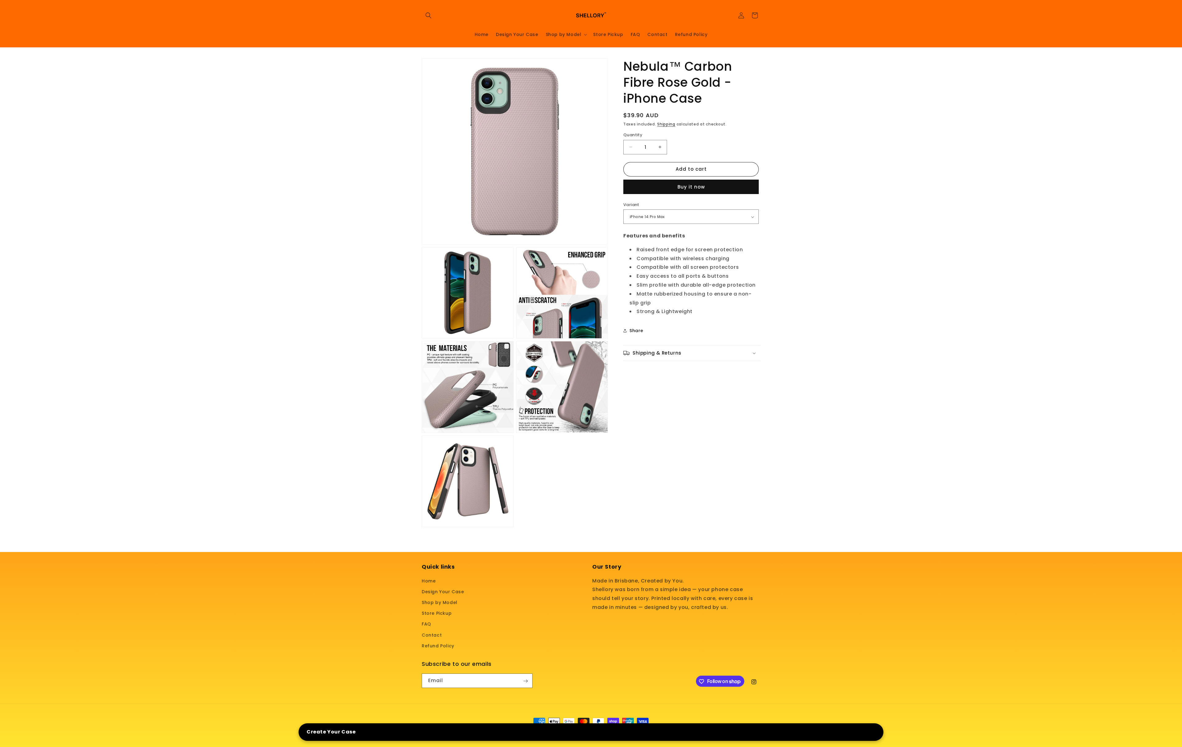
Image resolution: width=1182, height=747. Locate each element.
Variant (631, 205)
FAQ (426, 624)
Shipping (666, 124)
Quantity (632, 135)
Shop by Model (439, 602)
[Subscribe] (525, 681)
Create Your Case (331, 731)
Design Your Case (443, 591)
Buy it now (691, 187)
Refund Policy (438, 645)
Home (429, 581)
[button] (428, 15)
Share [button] (636, 331)
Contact (432, 635)
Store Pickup (437, 613)
